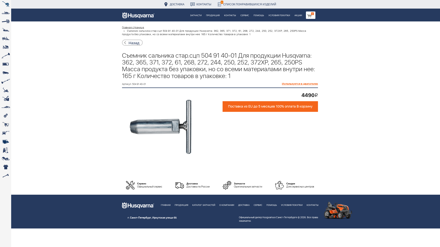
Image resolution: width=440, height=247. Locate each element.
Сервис (244, 15)
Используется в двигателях (300, 84)
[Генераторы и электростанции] (5, 124)
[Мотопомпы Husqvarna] (5, 141)
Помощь (259, 15)
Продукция (213, 15)
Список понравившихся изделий (248, 3)
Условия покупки (279, 15)
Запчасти (196, 15)
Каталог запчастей (203, 205)
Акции (298, 15)
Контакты (203, 4)
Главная (165, 205)
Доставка (177, 4)
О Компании (226, 205)
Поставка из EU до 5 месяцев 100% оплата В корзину (270, 106)
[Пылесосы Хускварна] (5, 150)
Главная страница (133, 27)
